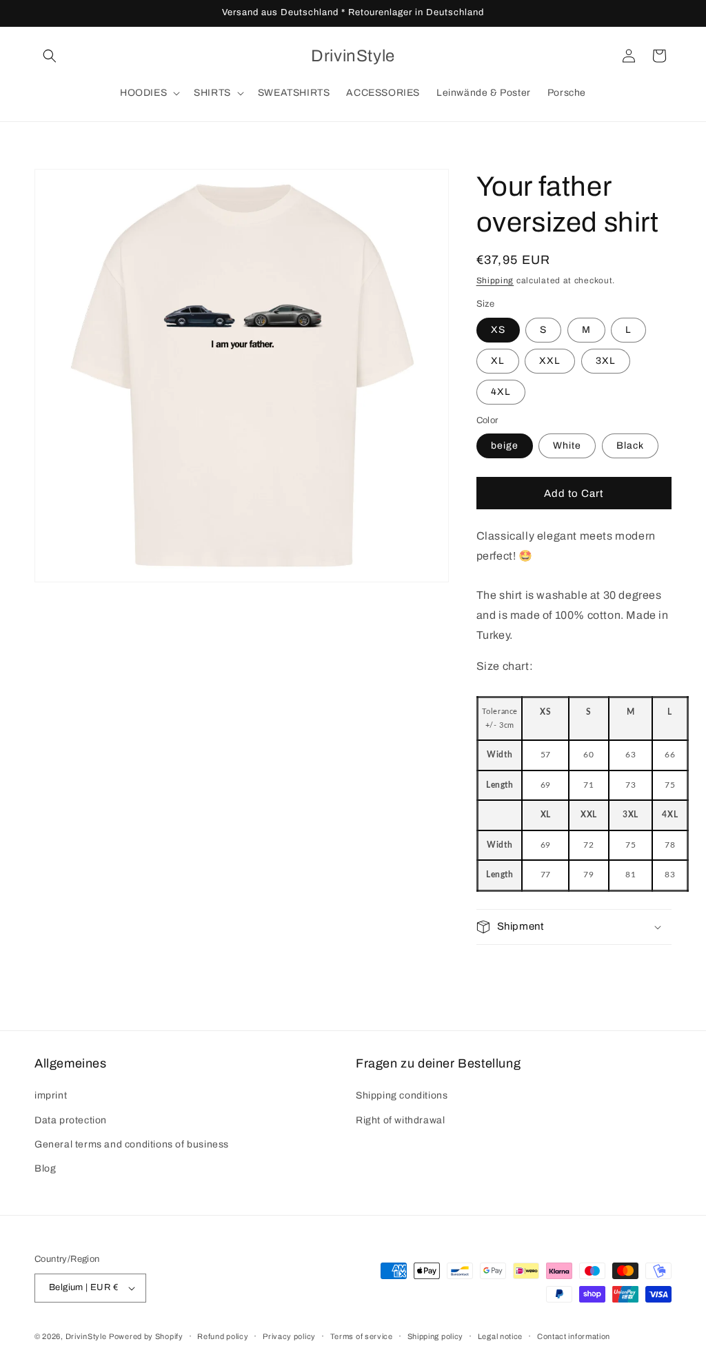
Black (630, 445)
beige (504, 445)
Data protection (70, 1120)
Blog (45, 1168)
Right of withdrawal (400, 1120)
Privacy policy (289, 1336)
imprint (50, 1095)
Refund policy (222, 1336)
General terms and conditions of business (131, 1144)
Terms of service (361, 1336)
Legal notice (500, 1336)
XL (498, 361)
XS (498, 330)
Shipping (495, 280)
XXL (550, 361)
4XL (501, 392)
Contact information (573, 1336)
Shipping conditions (401, 1095)
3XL (606, 361)
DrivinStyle (86, 1336)
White (567, 445)
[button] (49, 56)
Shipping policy (435, 1336)
